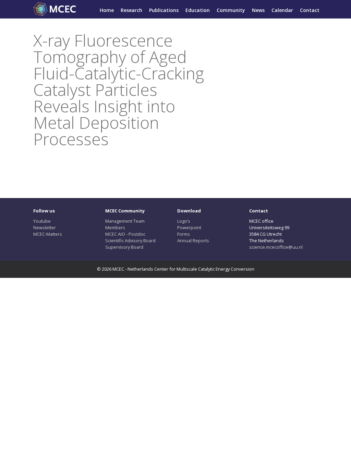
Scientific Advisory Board (130, 240)
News (258, 10)
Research (131, 10)
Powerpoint (189, 227)
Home (107, 10)
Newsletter (44, 227)
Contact (309, 10)
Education (197, 10)
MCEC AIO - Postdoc (125, 234)
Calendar (282, 10)
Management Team (125, 221)
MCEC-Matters (47, 234)
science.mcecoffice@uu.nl (276, 247)
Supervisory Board (124, 247)
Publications (164, 10)
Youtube (42, 221)
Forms (183, 234)
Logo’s (183, 221)
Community (231, 10)
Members (115, 227)
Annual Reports (193, 240)
